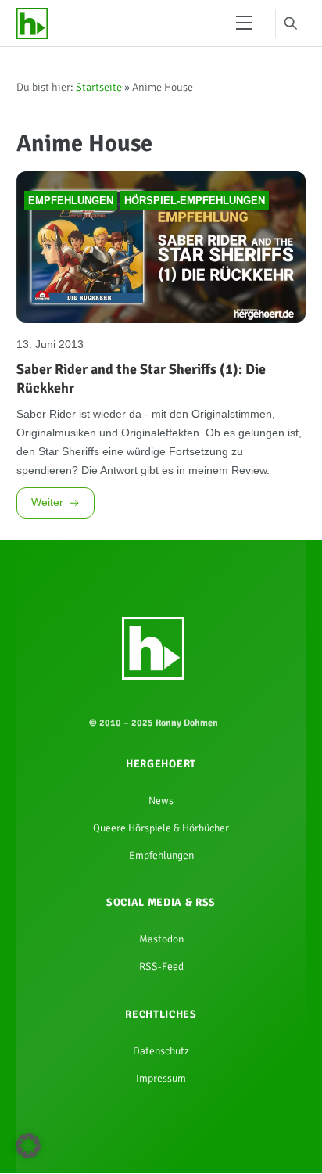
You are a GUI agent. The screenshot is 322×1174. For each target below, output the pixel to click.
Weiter (49, 570)
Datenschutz (161, 1150)
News (161, 877)
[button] (28, 1146)
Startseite (99, 92)
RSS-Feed (161, 1060)
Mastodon (161, 1028)
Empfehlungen (70, 216)
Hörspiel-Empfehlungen (194, 216)
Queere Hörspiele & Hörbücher (161, 908)
